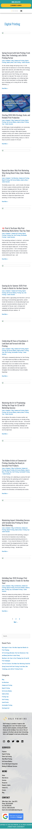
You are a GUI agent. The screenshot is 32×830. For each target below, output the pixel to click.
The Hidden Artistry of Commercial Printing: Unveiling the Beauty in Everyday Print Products (14, 463)
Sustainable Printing (17, 352)
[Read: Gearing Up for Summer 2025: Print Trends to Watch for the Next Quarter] (16, 273)
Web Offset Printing (7, 759)
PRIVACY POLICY (12, 827)
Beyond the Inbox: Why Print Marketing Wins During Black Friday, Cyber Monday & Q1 (16, 173)
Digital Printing (6, 180)
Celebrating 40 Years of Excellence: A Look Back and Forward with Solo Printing (15, 343)
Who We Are (5, 778)
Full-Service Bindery (11, 122)
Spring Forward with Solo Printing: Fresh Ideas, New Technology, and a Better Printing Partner (16, 55)
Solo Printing (17, 62)
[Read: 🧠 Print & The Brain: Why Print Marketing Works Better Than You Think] (16, 216)
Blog (13, 60)
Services (4, 780)
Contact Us (5, 788)
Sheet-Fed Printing (7, 756)
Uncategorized (5, 708)
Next (16, 622)
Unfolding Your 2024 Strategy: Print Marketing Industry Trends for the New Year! (15, 581)
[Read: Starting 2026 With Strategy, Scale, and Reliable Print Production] (16, 103)
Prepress (4, 752)
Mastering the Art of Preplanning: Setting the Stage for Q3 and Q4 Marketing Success (13, 405)
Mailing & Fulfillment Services (9, 766)
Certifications (15, 178)
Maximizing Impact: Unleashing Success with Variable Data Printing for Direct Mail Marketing (16, 523)
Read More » (5, 88)
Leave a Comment (6, 60)
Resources (4, 783)
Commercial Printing (19, 60)
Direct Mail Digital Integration (9, 764)
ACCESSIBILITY (20, 827)
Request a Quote (6, 785)
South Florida (5, 702)
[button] (21, 10)
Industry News (10, 62)
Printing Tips (10, 235)
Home (3, 775)
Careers (4, 790)
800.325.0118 (16, 2)
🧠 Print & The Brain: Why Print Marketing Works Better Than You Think (16, 229)
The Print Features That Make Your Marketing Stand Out (16, 663)
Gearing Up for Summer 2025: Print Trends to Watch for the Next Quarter (15, 287)
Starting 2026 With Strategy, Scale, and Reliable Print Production (16, 116)
